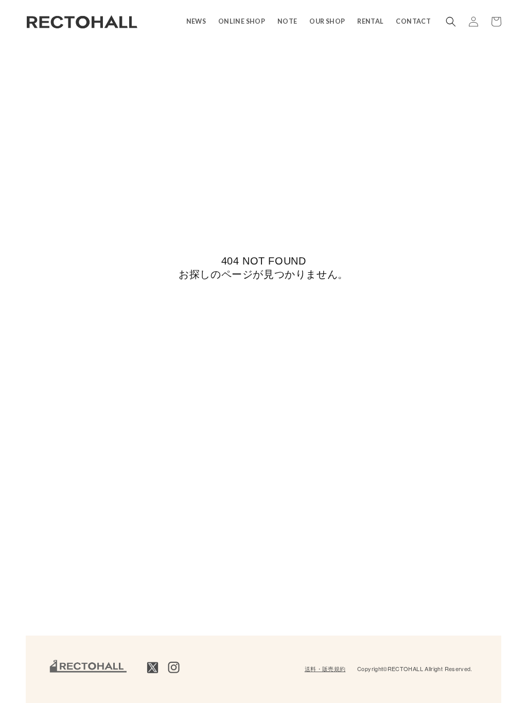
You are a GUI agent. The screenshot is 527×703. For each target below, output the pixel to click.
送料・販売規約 (325, 668)
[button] (451, 21)
